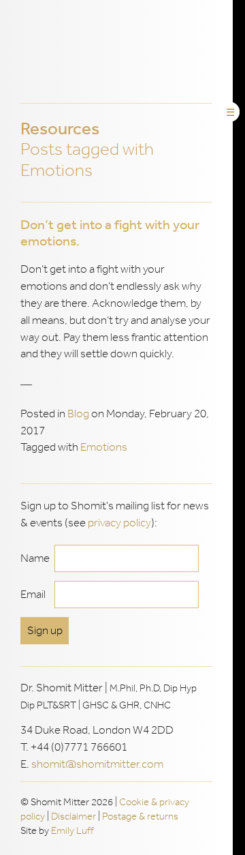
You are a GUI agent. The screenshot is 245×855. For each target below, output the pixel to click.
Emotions (103, 447)
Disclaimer (73, 816)
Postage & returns (140, 816)
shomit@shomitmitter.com (97, 764)
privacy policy (119, 522)
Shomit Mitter (118, 51)
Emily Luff (72, 830)
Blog (78, 413)
